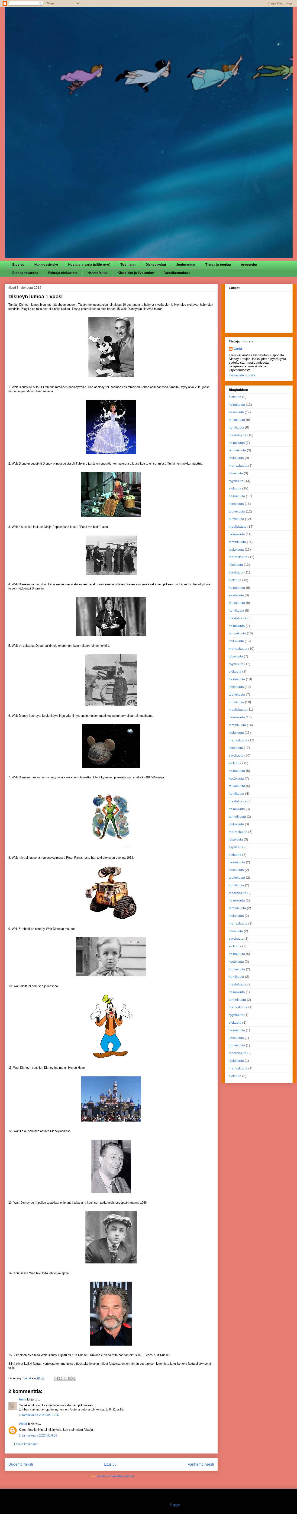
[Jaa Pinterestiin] (73, 1378)
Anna (22, 1399)
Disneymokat (155, 264)
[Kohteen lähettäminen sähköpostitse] (56, 1378)
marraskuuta (238, 465)
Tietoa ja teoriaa (218, 264)
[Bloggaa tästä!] (60, 1378)
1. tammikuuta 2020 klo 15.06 (39, 1415)
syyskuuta (236, 481)
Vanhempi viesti (201, 1464)
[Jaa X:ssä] (65, 1378)
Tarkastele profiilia (242, 375)
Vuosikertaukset (177, 273)
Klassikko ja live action (136, 273)
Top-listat (128, 264)
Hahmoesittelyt (46, 264)
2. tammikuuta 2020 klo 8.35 (38, 1435)
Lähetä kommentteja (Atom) (115, 1476)
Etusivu (18, 264)
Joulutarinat (185, 264)
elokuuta (235, 397)
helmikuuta (237, 443)
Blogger (175, 1505)
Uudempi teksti (20, 1464)
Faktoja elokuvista (62, 273)
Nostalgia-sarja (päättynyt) (89, 264)
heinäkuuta (237, 404)
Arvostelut (249, 264)
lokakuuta (236, 473)
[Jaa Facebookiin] (69, 1378)
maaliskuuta (237, 435)
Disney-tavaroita (25, 273)
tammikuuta (237, 450)
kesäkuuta (236, 412)
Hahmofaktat (97, 273)
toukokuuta (237, 420)
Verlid (23, 1424)
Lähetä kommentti (26, 1444)
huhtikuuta (236, 427)
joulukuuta (236, 458)
